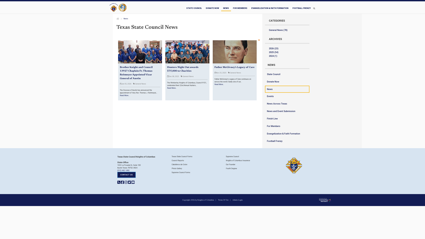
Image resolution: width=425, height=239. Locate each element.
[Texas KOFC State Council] (118, 7)
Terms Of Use (223, 200)
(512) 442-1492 (123, 170)
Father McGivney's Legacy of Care (234, 67)
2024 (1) (273, 56)
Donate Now (273, 81)
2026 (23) (273, 48)
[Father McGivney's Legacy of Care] (235, 52)
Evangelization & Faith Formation (283, 133)
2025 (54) (273, 52)
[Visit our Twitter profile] (129, 183)
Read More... (124, 95)
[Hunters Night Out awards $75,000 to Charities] (187, 52)
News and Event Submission (281, 111)
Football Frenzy (274, 141)
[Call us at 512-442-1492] (119, 183)
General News (140, 84)
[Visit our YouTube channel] (133, 183)
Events (270, 96)
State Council (273, 74)
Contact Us (126, 175)
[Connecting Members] (371, 200)
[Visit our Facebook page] (122, 183)
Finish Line (272, 118)
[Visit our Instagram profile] (126, 183)
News (270, 89)
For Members (273, 126)
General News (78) (278, 30)
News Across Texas (277, 103)
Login (240, 200)
